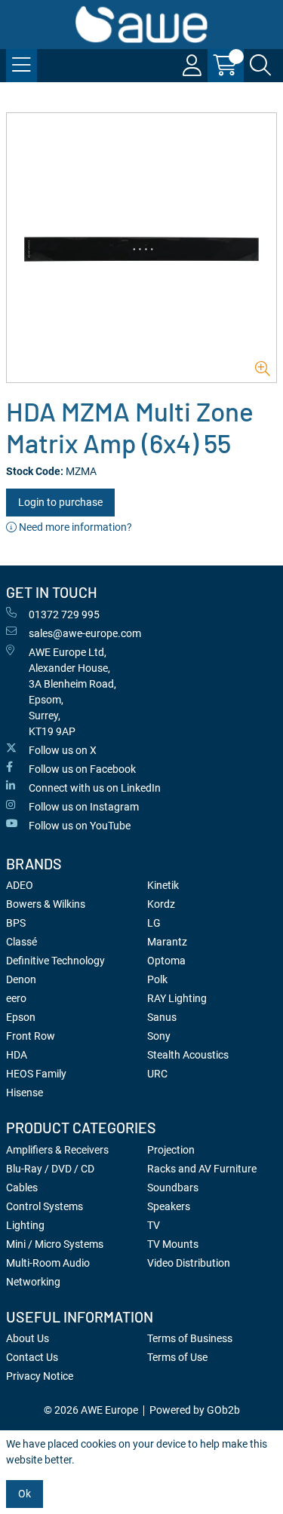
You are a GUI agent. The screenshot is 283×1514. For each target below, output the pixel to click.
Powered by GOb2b (194, 1410)
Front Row (30, 1036)
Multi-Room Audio (48, 1263)
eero (16, 998)
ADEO (19, 885)
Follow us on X (63, 750)
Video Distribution (188, 1263)
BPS (16, 923)
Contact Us (32, 1357)
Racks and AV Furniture (202, 1169)
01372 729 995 (64, 614)
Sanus (162, 1017)
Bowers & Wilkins (45, 904)
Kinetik (163, 885)
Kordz (161, 904)
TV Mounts (172, 1244)
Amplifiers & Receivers (57, 1150)
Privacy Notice (39, 1376)
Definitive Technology (55, 961)
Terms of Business (189, 1338)
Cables (22, 1187)
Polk (157, 979)
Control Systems (44, 1206)
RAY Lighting (177, 998)
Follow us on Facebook (82, 769)
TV (153, 1225)
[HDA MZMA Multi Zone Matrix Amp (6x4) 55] (141, 247)
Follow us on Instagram (84, 807)
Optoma (166, 961)
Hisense (24, 1092)
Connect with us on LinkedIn (95, 788)
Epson (20, 1017)
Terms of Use (177, 1357)
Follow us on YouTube (80, 826)
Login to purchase (60, 502)
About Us (27, 1338)
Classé (21, 942)
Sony (159, 1036)
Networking (33, 1282)
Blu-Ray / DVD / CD (50, 1169)
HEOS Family (36, 1074)
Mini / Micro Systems (54, 1244)
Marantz (167, 942)
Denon (21, 979)
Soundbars (172, 1187)
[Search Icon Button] (260, 65)
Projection (171, 1150)
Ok (24, 1494)
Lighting (25, 1225)
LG (154, 923)
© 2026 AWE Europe (91, 1410)
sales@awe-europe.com (85, 633)
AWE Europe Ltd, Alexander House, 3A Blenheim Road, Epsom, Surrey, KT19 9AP (72, 691)
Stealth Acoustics (188, 1055)
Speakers (168, 1206)
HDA (16, 1055)
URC (157, 1074)
